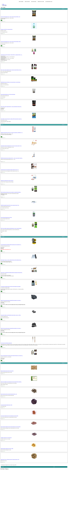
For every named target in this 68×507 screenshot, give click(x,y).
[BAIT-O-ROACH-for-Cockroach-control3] (34, 142)
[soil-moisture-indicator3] (34, 340)
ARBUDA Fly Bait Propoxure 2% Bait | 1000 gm (7, 180)
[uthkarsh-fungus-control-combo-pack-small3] (34, 51)
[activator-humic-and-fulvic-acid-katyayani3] (34, 13)
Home (3, 4)
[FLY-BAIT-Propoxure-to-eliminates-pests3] (34, 177)
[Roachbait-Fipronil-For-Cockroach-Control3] (34, 202)
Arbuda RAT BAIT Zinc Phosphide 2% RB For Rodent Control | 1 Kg (10, 169)
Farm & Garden (21, 1)
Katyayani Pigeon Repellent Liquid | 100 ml (6, 217)
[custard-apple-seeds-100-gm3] (34, 402)
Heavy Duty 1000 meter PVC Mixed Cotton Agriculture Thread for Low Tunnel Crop (12, 355)
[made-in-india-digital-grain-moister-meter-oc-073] (34, 283)
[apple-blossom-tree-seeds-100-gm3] (34, 412)
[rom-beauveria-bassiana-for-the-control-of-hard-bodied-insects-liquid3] (34, 189)
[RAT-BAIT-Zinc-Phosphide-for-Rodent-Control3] (34, 166)
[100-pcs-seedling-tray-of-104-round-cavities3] (34, 325)
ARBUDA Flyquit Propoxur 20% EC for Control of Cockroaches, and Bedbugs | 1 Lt (12, 132)
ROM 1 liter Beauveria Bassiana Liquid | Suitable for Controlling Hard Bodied (11, 192)
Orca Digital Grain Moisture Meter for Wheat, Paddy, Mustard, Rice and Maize (11, 286)
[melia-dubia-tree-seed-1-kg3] (34, 456)
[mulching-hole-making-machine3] (34, 269)
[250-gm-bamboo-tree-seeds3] (34, 368)
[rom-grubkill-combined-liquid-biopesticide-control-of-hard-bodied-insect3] (34, 225)
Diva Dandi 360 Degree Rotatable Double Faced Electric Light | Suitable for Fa (11, 244)
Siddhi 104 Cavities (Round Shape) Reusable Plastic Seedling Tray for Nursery (11, 328)
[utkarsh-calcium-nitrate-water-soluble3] (34, 116)
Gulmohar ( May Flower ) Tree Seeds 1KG (6, 437)
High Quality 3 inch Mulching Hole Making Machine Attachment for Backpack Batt (11, 272)
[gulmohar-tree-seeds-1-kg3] (34, 434)
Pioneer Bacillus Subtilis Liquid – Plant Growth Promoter (8, 94)
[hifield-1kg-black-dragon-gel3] (34, 79)
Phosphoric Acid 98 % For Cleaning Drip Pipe (6, 29)
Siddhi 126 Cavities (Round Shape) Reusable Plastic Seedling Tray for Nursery (11, 300)
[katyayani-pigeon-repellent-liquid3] (34, 214)
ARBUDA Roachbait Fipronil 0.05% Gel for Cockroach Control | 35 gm (10, 205)
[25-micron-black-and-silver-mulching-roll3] (34, 257)
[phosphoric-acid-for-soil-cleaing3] (34, 26)
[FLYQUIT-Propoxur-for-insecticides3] (34, 129)
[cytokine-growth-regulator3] (34, 91)
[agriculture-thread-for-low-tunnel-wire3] (34, 352)
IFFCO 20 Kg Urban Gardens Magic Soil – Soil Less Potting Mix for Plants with (11, 106)
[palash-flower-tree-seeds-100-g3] (34, 423)
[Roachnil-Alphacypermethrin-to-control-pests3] (34, 155)
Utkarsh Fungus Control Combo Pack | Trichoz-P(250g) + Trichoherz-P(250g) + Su (11, 54)
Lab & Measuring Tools (48, 1)
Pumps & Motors (27, 1)
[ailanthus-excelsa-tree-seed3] (34, 378)
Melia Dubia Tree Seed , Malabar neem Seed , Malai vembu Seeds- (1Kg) (10, 459)
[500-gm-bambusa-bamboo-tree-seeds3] (34, 445)
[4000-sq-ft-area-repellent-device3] (34, 312)
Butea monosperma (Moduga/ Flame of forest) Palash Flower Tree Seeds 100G (10, 426)
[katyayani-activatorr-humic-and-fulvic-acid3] (34, 38)
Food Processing (33, 1)
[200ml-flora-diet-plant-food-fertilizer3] (34, 67)
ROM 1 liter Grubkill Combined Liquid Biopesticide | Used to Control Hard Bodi (11, 228)
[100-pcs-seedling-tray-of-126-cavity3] (34, 297)
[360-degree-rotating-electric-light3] (34, 241)
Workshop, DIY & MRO (41, 1)
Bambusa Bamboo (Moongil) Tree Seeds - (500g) (7, 448)
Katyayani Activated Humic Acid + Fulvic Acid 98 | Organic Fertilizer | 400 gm (11, 41)
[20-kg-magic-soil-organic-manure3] (34, 103)
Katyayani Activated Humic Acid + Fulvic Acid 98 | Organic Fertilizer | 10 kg (10, 16)
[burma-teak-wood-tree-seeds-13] (34, 391)
